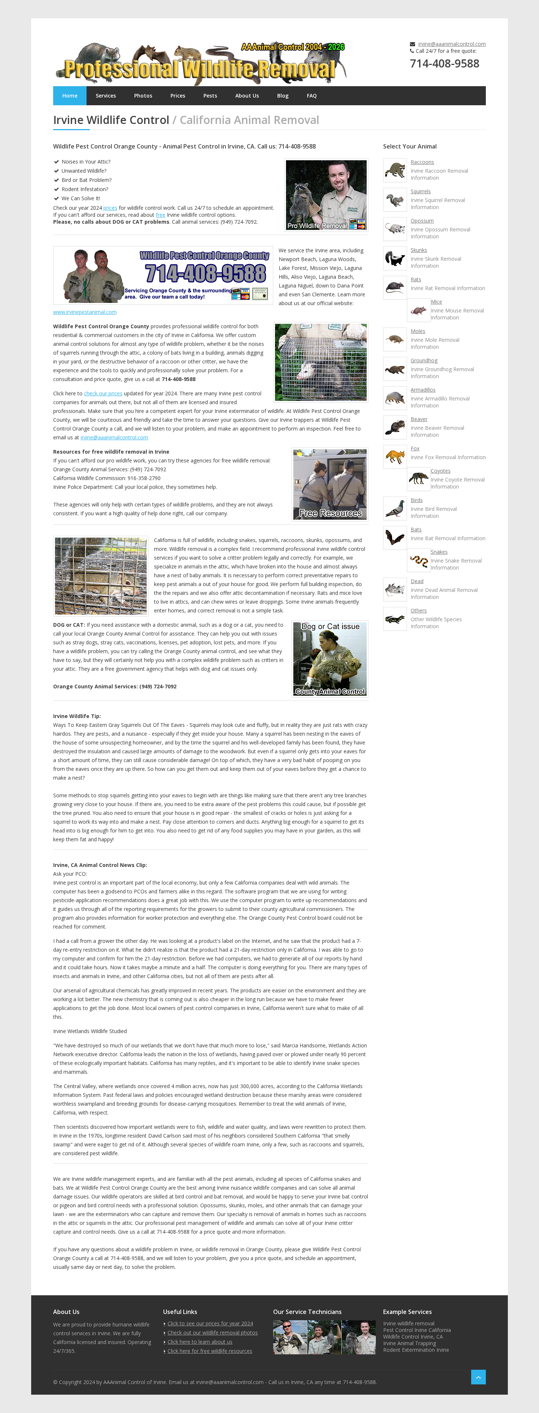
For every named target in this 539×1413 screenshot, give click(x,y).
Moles (418, 330)
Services (106, 95)
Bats (416, 529)
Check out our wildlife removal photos (213, 1332)
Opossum (422, 220)
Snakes (439, 551)
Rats (416, 279)
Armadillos (423, 389)
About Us (247, 95)
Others (419, 610)
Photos (143, 95)
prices (110, 207)
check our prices (103, 393)
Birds (417, 500)
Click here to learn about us (200, 1341)
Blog (283, 95)
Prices (177, 95)
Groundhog (424, 360)
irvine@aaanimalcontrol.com (452, 43)
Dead (417, 581)
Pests (210, 95)
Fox (415, 448)
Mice (436, 301)
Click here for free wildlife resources (210, 1350)
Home (69, 95)
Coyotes (441, 470)
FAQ (312, 95)
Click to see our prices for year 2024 (210, 1323)
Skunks (419, 249)
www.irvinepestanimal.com (85, 311)
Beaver (419, 419)
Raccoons (422, 161)
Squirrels (421, 191)
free (160, 214)
